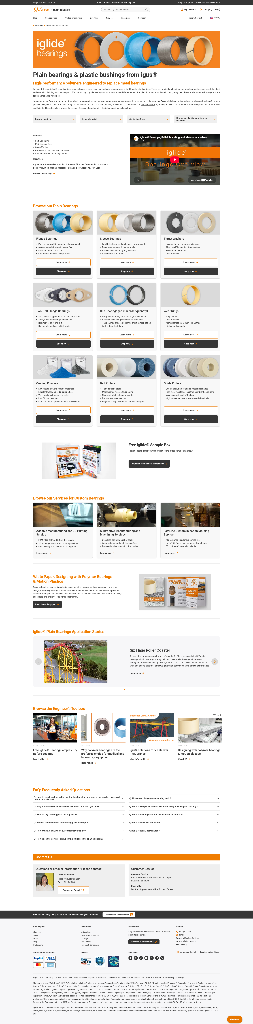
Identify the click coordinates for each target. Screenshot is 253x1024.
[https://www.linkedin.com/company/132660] (141, 958)
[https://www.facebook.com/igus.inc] (130, 958)
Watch (39, 759)
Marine (53, 168)
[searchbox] (123, 9)
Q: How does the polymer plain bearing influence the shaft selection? (68, 839)
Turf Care (95, 168)
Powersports (84, 168)
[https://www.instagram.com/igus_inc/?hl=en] (136, 958)
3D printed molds (65, 540)
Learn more (61, 262)
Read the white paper (45, 604)
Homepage (38, 25)
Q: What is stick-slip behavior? (144, 823)
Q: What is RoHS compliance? (144, 831)
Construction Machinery (96, 164)
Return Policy (181, 944)
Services (109, 18)
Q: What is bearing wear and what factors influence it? (156, 814)
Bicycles (80, 164)
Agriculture (38, 164)
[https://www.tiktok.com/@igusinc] (157, 958)
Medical (62, 168)
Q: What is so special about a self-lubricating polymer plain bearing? (163, 806)
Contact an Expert (71, 890)
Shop (35, 18)
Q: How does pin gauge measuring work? (150, 798)
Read (87, 763)
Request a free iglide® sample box (147, 463)
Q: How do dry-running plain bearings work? (56, 814)
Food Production (41, 168)
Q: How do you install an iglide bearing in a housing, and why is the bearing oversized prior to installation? (77, 798)
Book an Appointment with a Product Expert (152, 889)
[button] (124, 689)
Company (142, 18)
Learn (42, 553)
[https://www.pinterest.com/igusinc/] (162, 958)
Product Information (73, 18)
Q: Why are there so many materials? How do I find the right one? (66, 806)
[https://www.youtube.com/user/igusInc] (146, 958)
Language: (188, 952)
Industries (94, 18)
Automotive (50, 164)
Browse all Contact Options (187, 938)
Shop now (61, 271)
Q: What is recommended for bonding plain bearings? (61, 823)
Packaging (72, 168)
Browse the (42, 173)
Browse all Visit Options (185, 941)
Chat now (234, 1019)
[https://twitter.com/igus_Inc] (152, 958)
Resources (125, 18)
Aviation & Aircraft (66, 164)
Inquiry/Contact (195, 18)
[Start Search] (146, 9)
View (138, 759)
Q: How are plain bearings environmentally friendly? (60, 831)
